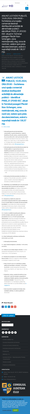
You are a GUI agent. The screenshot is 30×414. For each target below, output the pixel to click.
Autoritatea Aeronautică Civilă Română (11, 348)
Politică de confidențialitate (9, 365)
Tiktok (15, 332)
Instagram (9, 332)
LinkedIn (9, 307)
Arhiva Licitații (6, 126)
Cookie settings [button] (6, 410)
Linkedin (12, 332)
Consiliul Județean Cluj (8, 339)
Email (15, 307)
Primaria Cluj (6, 351)
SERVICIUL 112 (6, 354)
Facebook (3, 307)
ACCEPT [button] (16, 410)
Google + (12, 307)
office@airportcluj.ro (19, 144)
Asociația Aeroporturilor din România (11, 342)
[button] (27, 5)
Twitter (6, 307)
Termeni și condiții (7, 362)
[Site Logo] (7, 6)
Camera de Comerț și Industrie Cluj (10, 345)
